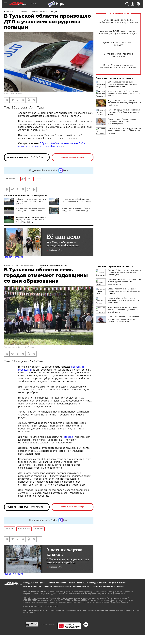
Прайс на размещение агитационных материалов (66, 586)
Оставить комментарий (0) (72, 157)
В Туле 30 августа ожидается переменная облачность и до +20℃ (118, 66)
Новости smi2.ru (13, 257)
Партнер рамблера (48, 624)
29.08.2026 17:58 (11, 265)
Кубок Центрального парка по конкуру (118, 43)
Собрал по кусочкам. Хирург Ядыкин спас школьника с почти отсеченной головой (124, 130)
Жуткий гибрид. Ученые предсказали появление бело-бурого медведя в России (124, 112)
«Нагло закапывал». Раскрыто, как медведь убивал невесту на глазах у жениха (124, 93)
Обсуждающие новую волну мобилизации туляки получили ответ (118, 21)
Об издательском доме (33, 583)
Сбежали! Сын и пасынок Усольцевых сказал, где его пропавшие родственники (124, 281)
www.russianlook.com (13, 93)
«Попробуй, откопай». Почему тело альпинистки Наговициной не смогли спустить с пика (123, 319)
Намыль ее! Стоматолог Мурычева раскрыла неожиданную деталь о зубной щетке (123, 309)
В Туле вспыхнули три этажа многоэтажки (118, 55)
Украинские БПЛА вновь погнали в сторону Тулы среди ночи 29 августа (118, 32)
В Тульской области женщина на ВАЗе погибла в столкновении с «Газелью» (51, 145)
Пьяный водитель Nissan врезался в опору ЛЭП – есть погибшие (31, 209)
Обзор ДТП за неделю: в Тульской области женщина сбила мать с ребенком (31, 201)
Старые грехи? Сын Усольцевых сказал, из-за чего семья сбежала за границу (124, 291)
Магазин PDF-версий (57, 583)
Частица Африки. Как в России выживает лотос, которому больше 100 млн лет (123, 300)
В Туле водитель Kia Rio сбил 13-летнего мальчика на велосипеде (75, 200)
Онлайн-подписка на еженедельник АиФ (87, 583)
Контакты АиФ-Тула (32, 586)
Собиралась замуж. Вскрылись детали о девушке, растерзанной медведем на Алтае (122, 84)
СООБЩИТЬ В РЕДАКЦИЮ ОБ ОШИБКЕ (108, 586)
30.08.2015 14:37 (10, 11)
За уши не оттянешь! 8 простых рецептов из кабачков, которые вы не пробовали (124, 102)
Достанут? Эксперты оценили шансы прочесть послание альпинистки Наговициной (124, 272)
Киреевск (68, 437)
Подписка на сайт (117, 583)
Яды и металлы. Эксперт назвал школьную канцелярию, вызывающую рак (122, 121)
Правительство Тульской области (19, 347)
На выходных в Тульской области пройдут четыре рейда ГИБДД (75, 209)
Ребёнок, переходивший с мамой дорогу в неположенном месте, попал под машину (31, 219)
